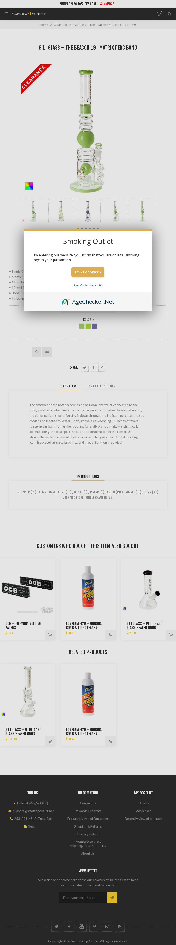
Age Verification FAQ (88, 285)
